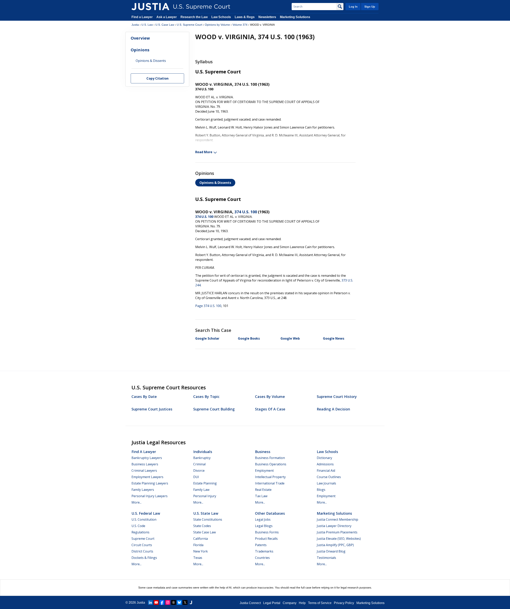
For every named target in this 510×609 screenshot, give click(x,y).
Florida (198, 545)
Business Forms (267, 532)
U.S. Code (138, 526)
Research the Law (194, 17)
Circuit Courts (141, 545)
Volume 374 (239, 24)
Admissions (325, 464)
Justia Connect (250, 603)
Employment (264, 470)
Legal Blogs (264, 526)
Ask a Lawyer (167, 17)
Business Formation (270, 458)
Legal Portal (271, 603)
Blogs (321, 489)
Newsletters (267, 17)
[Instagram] (167, 602)
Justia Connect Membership (337, 519)
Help (302, 603)
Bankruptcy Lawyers (146, 458)
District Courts (142, 551)
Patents (261, 545)
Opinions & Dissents (215, 182)
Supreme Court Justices (151, 409)
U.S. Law (147, 24)
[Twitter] (185, 602)
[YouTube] (156, 602)
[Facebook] (162, 602)
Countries (262, 557)
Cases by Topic (206, 396)
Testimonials (326, 557)
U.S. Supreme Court (189, 24)
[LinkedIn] (150, 602)
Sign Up (369, 6)
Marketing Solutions (295, 17)
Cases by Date (144, 396)
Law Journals (326, 483)
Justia (135, 24)
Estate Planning (205, 483)
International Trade (269, 483)
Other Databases (270, 513)
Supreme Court (142, 538)
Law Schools (221, 17)
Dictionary (324, 458)
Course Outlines (329, 477)
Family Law (201, 489)
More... (136, 502)
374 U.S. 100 (245, 211)
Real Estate (263, 489)
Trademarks (264, 551)
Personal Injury (204, 496)
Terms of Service (320, 603)
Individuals (202, 451)
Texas (197, 557)
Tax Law (261, 496)
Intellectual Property (270, 477)
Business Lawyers (144, 464)
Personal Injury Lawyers (149, 496)
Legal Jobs (263, 519)
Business (262, 451)
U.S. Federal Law (145, 513)
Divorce (199, 470)
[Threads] (173, 602)
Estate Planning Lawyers (149, 483)
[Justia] (150, 6)
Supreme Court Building (214, 409)
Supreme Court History (337, 396)
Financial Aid (326, 470)
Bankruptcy (202, 458)
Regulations (140, 532)
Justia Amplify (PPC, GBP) (335, 545)
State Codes (202, 526)
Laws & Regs (245, 17)
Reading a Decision (333, 409)
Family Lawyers (142, 489)
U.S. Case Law (164, 24)
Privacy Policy (344, 603)
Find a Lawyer (142, 17)
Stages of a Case (270, 409)
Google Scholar (207, 338)
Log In (353, 6)
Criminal (199, 464)
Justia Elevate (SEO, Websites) (339, 538)
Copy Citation (157, 78)
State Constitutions (207, 519)
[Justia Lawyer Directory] (190, 602)
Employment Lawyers (147, 477)
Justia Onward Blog (331, 551)
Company (289, 603)
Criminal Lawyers (144, 470)
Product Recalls (266, 538)
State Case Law (204, 532)
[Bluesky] (179, 602)
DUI (196, 477)
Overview (140, 38)
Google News (333, 338)
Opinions (140, 50)
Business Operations (270, 464)
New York (200, 551)
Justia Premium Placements (337, 532)
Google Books (249, 338)
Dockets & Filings (144, 557)
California (200, 538)
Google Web (290, 338)
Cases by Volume (270, 396)
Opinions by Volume (217, 24)
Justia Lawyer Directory (334, 526)
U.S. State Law (205, 513)
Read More (203, 152)
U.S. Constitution (143, 519)
